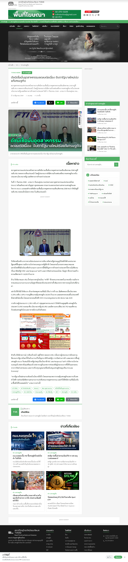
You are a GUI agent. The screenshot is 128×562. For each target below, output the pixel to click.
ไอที (47, 550)
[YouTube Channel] (87, 15)
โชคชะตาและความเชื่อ (71, 550)
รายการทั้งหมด (88, 550)
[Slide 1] (62, 61)
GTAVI (110, 185)
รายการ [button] (26, 26)
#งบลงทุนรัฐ (38, 392)
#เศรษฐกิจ (65, 392)
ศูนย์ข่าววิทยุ (80, 26)
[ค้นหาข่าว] (118, 26)
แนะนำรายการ (88, 541)
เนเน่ (106, 181)
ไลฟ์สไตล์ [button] (35, 26)
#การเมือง (74, 392)
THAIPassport (93, 193)
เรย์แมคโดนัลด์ (107, 193)
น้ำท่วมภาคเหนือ (93, 202)
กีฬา (66, 535)
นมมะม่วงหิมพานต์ (94, 181)
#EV (57, 392)
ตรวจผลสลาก (90, 26)
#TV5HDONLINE (26, 388)
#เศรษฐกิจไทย (16, 392)
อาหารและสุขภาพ (70, 541)
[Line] (98, 15)
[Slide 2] (65, 61)
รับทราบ (118, 557)
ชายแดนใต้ (102, 198)
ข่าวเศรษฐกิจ (25, 65)
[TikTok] (96, 15)
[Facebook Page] (84, 15)
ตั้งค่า (110, 557)
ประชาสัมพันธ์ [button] (55, 26)
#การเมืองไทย (28, 392)
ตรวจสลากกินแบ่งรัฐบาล (95, 189)
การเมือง (48, 535)
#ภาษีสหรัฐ (49, 392)
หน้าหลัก (12, 26)
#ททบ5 (36, 388)
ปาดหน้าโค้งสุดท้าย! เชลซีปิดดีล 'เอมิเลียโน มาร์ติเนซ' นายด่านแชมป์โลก (37, 21)
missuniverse (107, 202)
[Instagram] (90, 15)
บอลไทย (91, 198)
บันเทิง (67, 538)
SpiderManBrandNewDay (96, 185)
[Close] (125, 557)
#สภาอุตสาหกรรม (47, 388)
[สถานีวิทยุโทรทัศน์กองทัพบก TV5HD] (12, 4)
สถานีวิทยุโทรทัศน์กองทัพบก (31, 3)
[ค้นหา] (116, 165)
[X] (93, 15)
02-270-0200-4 (109, 540)
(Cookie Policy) (26, 559)
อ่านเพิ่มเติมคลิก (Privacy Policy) (10, 559)
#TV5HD (15, 388)
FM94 (71, 26)
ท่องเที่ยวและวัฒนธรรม (71, 544)
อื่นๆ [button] (64, 26)
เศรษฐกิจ (48, 538)
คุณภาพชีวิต (49, 541)
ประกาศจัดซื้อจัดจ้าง (89, 547)
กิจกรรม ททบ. (87, 538)
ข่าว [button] (19, 26)
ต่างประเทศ (49, 547)
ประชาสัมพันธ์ (88, 535)
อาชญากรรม (49, 544)
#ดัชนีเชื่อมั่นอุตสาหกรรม (62, 388)
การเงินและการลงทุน (70, 547)
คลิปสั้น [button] (44, 26)
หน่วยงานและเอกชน (89, 544)
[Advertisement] (45, 212)
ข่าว (17, 65)
